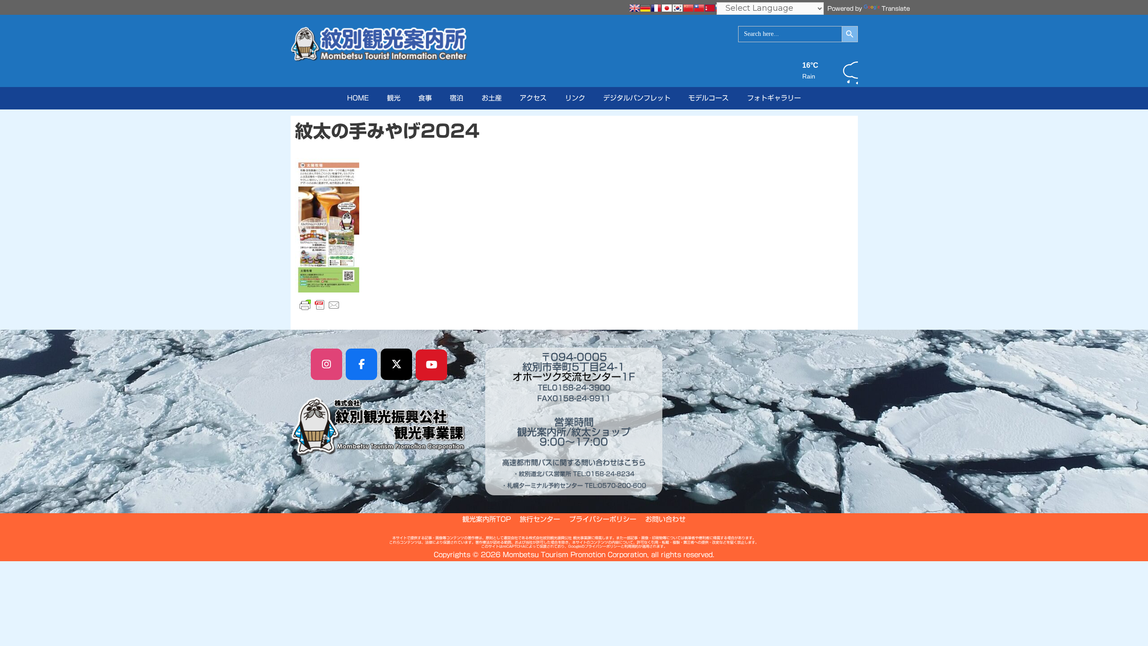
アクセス (533, 98)
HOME (358, 98)
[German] (645, 8)
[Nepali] (710, 8)
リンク (575, 98)
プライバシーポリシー (602, 519)
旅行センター (540, 519)
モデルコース (708, 98)
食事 (425, 98)
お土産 (492, 98)
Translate (896, 9)
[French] (656, 8)
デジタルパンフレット (636, 98)
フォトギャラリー (774, 98)
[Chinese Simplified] (688, 8)
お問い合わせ (665, 519)
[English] (634, 8)
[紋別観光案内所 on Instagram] (326, 364)
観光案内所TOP (486, 519)
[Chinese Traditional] (699, 8)
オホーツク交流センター (567, 377)
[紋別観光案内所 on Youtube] (431, 365)
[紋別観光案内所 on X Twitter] (396, 364)
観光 (393, 98)
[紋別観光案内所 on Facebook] (361, 364)
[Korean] (678, 8)
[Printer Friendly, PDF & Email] (319, 305)
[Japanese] (667, 8)
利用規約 (631, 546)
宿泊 (456, 98)
